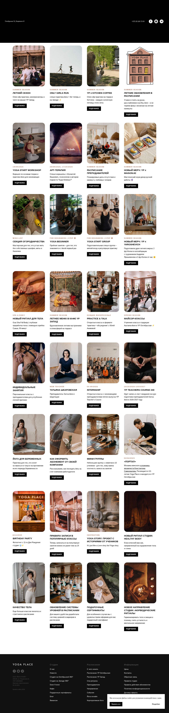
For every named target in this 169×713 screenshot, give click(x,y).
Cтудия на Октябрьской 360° (61, 677)
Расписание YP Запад (96, 677)
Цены (126, 669)
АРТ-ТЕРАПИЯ (58, 170)
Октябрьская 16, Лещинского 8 (14, 21)
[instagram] (156, 21)
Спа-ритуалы (92, 681)
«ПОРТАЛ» (130, 461)
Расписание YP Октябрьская (98, 673)
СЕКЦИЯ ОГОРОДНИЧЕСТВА (29, 241)
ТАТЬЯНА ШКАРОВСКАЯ (63, 390)
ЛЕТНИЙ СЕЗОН (21, 93)
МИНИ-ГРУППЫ (95, 459)
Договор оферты (131, 693)
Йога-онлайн (92, 696)
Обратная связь (130, 677)
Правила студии (130, 681)
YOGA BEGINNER (59, 241)
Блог (52, 696)
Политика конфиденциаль (134, 689)
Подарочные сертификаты (60, 693)
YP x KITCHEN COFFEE (99, 93)
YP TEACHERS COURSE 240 (139, 390)
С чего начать (92, 669)
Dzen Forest (55, 685)
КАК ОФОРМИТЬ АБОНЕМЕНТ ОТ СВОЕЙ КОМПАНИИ (63, 462)
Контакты (128, 673)
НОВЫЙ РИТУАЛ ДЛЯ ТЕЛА (28, 318)
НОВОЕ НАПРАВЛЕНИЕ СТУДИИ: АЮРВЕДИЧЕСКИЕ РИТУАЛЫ (139, 610)
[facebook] (151, 21)
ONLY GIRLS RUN (59, 93)
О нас (52, 669)
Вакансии (54, 700)
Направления (92, 689)
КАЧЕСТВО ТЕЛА (22, 607)
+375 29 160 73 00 (138, 21)
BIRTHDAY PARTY (22, 538)
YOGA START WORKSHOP (27, 170)
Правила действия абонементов (137, 685)
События (90, 693)
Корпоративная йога (95, 700)
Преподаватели (93, 685)
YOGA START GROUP (98, 241)
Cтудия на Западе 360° (59, 681)
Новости (53, 673)
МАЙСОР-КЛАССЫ (134, 318)
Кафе (52, 689)
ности (147, 689)
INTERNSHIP (93, 390)
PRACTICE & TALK (97, 318)
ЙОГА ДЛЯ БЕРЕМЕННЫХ (27, 459)
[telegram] (161, 21)
